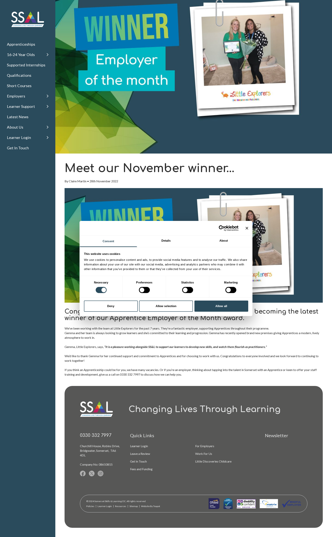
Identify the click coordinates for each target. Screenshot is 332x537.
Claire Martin (77, 181)
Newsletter (276, 435)
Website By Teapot (150, 506)
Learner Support (21, 106)
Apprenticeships (21, 44)
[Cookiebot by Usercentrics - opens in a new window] (221, 228)
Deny (110, 306)
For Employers (204, 446)
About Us (15, 127)
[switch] (144, 290)
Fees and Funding (141, 469)
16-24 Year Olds (21, 54)
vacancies (152, 370)
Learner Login (19, 137)
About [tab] (223, 240)
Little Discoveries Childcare (213, 461)
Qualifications (19, 75)
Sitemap (133, 506)
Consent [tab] (108, 241)
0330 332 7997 (95, 435)
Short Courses (19, 85)
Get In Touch (18, 147)
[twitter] (92, 473)
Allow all (221, 306)
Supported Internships (26, 65)
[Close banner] (247, 228)
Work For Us (203, 453)
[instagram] (101, 473)
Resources (120, 506)
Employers (16, 96)
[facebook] (83, 473)
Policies (90, 506)
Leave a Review (140, 453)
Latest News (17, 116)
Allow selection (166, 306)
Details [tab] (166, 240)
